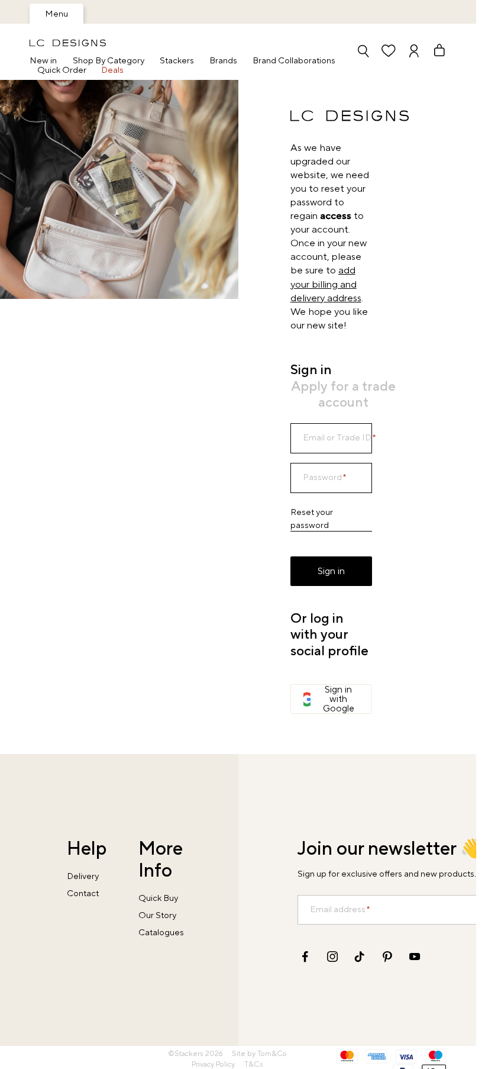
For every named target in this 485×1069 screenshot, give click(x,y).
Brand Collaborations (294, 61)
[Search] (363, 52)
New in (43, 61)
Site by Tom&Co (259, 1053)
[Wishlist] (388, 52)
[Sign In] (414, 52)
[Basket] (434, 51)
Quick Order (61, 70)
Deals (112, 70)
